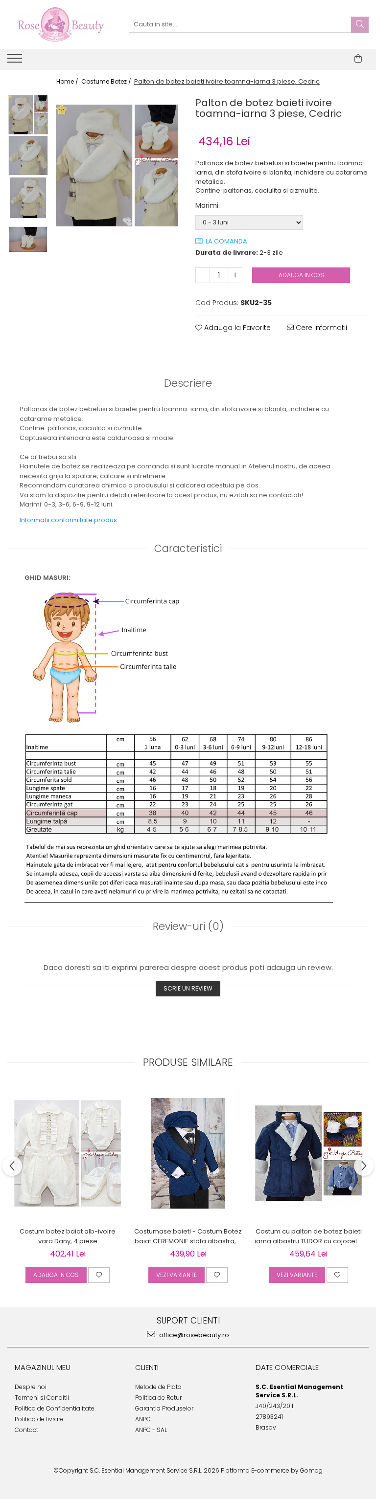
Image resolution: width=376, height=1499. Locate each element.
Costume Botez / (107, 81)
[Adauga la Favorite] (99, 1275)
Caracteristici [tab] (188, 548)
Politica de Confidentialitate (54, 1408)
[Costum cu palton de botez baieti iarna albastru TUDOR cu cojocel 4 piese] (308, 1153)
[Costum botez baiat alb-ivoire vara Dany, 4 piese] (67, 1153)
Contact (26, 1430)
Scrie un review (188, 988)
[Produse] (15, 61)
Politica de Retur (158, 1397)
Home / (68, 81)
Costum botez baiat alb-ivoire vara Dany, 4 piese (68, 1236)
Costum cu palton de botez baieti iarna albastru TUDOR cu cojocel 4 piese (309, 1236)
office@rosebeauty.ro (193, 1335)
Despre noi (31, 1387)
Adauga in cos (301, 275)
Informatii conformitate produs (68, 520)
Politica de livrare (39, 1419)
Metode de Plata (158, 1387)
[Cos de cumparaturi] (358, 58)
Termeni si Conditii (42, 1397)
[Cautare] (360, 25)
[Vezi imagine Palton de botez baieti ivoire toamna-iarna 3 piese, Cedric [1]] (28, 156)
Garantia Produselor (164, 1408)
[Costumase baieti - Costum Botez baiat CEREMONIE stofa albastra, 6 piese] (188, 1153)
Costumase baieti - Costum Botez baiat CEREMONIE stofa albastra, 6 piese (188, 1236)
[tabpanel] (117, 165)
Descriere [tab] (188, 383)
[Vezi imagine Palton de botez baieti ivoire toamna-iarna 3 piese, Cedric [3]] (28, 239)
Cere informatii (320, 327)
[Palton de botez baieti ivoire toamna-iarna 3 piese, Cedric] (117, 165)
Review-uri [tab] (188, 926)
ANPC (143, 1419)
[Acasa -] (61, 24)
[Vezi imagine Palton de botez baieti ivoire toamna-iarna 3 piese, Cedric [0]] (28, 114)
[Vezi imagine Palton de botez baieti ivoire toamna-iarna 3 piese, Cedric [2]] (28, 197)
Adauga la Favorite (236, 327)
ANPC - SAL (151, 1430)
